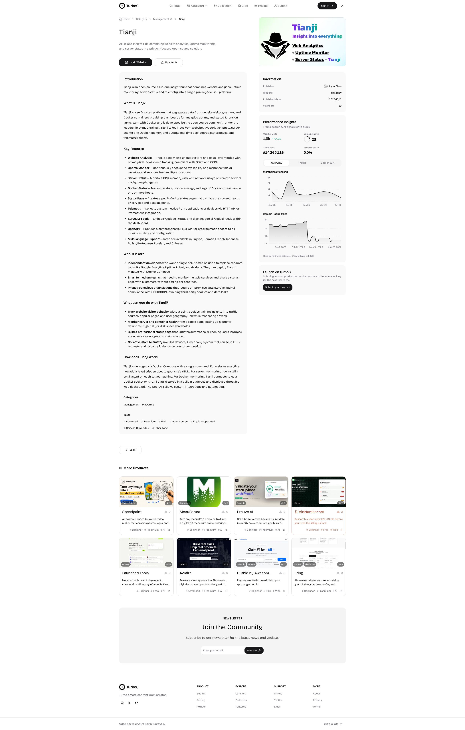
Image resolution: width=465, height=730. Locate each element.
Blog (245, 5)
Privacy (317, 700)
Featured (240, 706)
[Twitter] (129, 703)
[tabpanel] (302, 210)
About (316, 693)
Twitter (278, 700)
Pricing (263, 5)
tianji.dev (336, 92)
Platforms (148, 404)
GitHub (278, 693)
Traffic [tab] (302, 162)
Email (277, 706)
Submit (282, 5)
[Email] (137, 703)
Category (197, 5)
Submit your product (277, 287)
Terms (316, 706)
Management (161, 19)
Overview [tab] (276, 162)
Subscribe (252, 650)
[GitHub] (122, 703)
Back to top (331, 723)
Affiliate (201, 706)
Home (176, 5)
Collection (225, 5)
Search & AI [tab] (328, 162)
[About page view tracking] (272, 106)
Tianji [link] (182, 19)
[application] (302, 192)
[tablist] (302, 163)
